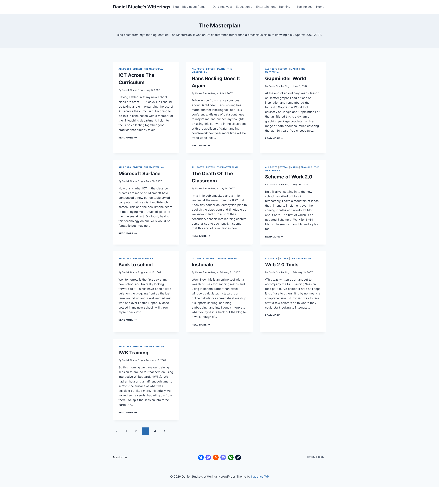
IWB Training (133, 353)
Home (320, 6)
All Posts (124, 69)
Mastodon (120, 457)
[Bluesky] (201, 457)
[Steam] (238, 457)
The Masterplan (154, 69)
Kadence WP (260, 476)
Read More (127, 137)
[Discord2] (223, 457)
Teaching (306, 167)
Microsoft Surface (139, 173)
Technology (304, 6)
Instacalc (202, 265)
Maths (221, 69)
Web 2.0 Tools (282, 265)
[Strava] (216, 457)
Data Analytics (223, 6)
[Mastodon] (208, 457)
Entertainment (266, 6)
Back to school (135, 265)
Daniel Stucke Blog (132, 90)
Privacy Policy (314, 457)
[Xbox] (231, 457)
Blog (176, 6)
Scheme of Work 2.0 (288, 177)
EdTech (137, 69)
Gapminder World (285, 78)
